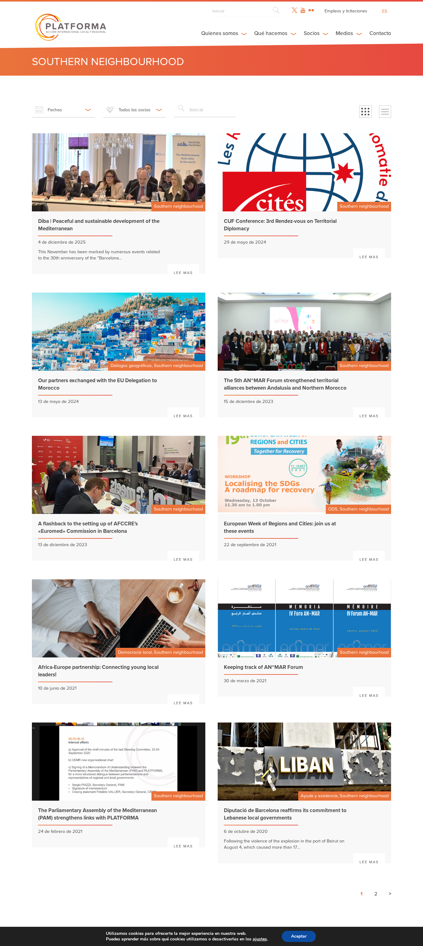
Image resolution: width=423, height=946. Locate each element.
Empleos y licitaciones (346, 11)
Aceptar (299, 936)
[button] (365, 111)
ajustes (260, 939)
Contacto (380, 33)
